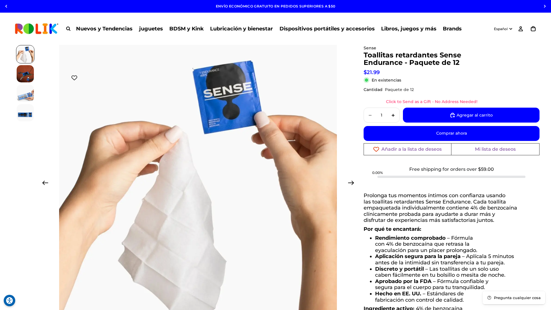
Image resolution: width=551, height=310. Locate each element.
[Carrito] (533, 28)
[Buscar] (68, 28)
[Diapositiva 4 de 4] (25, 112)
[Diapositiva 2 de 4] (25, 73)
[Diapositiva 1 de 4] (25, 54)
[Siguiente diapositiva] (544, 6)
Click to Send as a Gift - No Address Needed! (432, 101)
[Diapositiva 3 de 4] (25, 93)
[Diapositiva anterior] (6, 6)
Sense (370, 48)
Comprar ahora (451, 133)
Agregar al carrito (475, 115)
